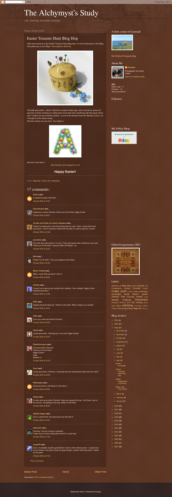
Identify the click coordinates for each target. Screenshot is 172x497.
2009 (116, 439)
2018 (116, 406)
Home (65, 471)
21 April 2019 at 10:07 (41, 337)
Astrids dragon (39, 414)
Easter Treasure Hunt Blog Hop (121, 372)
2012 (116, 428)
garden (145, 294)
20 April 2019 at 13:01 (41, 308)
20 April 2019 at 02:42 (41, 263)
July (118, 349)
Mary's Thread (39, 271)
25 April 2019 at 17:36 (41, 437)
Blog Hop (36, 181)
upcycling (128, 308)
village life (136, 308)
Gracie (36, 195)
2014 (116, 421)
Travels (114, 308)
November (120, 335)
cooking (127, 288)
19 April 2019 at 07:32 (41, 201)
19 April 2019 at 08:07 (41, 215)
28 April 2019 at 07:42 (41, 456)
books (134, 286)
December (120, 331)
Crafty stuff (45, 181)
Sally (35, 316)
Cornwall (136, 288)
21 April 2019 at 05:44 (41, 322)
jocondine (37, 240)
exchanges (116, 294)
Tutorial (120, 308)
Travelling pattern (141, 306)
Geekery (115, 296)
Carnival (140, 286)
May (118, 357)
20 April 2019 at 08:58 (41, 277)
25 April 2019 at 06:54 (41, 389)
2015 (116, 417)
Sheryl (35, 397)
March (119, 394)
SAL (133, 302)
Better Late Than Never (121, 388)
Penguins (115, 302)
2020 (116, 324)
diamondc (37, 428)
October (119, 338)
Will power (144, 308)
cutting (136, 291)
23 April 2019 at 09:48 (41, 375)
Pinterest (122, 302)
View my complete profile (135, 77)
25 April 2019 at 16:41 (41, 420)
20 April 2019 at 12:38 (41, 294)
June (118, 353)
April (118, 360)
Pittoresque (38, 383)
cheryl (35, 330)
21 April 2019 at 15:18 (41, 361)
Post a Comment (37, 461)
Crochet (130, 291)
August (119, 346)
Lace (146, 297)
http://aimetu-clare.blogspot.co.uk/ (65, 165)
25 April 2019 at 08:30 (41, 406)
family (126, 294)
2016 (116, 413)
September (120, 342)
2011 (116, 432)
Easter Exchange (121, 364)
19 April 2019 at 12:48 (41, 232)
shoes (145, 302)
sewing (139, 302)
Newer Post (30, 471)
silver (113, 306)
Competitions (117, 288)
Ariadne (36, 285)
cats (146, 286)
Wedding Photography (123, 56)
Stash (119, 306)
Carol (35, 368)
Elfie (35, 256)
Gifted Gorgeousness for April (121, 381)
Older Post (100, 471)
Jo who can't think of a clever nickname (49, 223)
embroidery (55, 181)
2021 (116, 320)
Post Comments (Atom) (44, 477)
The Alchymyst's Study (61, 12)
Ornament (141, 299)
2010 (116, 436)
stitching (127, 305)
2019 (116, 328)
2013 (116, 424)
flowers (135, 294)
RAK (128, 302)
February (120, 398)
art (120, 286)
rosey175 (36, 445)
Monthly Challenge (121, 300)
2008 (116, 443)
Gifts (123, 296)
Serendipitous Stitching (61, 46)
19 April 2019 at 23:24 (41, 249)
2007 (116, 447)
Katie (35, 302)
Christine (131, 67)
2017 (116, 410)
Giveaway (131, 297)
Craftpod (96, 116)
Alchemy (115, 286)
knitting (139, 296)
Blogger (98, 492)
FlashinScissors (39, 344)
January (119, 401)
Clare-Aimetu (38, 209)
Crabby (145, 288)
